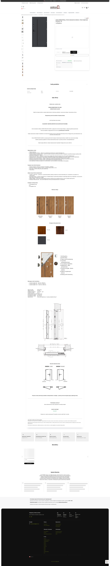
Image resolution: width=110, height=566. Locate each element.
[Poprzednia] (1, 1)
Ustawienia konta (58, 525)
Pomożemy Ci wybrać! (59, 531)
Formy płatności (46, 531)
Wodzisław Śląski (46, 551)
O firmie (45, 538)
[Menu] (108, 560)
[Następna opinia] (88, 486)
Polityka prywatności (58, 532)
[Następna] (108, 1)
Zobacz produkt (29, 463)
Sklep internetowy (54, 561)
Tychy (44, 550)
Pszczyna (45, 546)
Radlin (45, 547)
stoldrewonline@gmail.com (34, 523)
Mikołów (45, 543)
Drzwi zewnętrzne (41, 14)
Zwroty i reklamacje (46, 525)
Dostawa (45, 532)
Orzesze (45, 545)
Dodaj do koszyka (74, 52)
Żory (44, 552)
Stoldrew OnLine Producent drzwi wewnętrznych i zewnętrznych (29, 14)
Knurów (45, 542)
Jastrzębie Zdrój (46, 541)
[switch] (107, 562)
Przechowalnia (58, 526)
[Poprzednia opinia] (22, 486)
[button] (78, 52)
